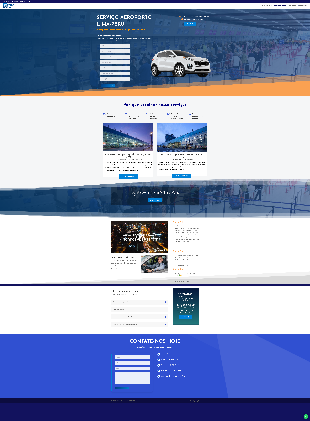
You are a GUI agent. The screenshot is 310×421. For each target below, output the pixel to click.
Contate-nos (292, 5)
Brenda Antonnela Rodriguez (182, 281)
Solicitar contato (122, 388)
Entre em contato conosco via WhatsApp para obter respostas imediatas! (186, 296)
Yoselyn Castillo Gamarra (181, 265)
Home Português (267, 5)
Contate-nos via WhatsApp (155, 192)
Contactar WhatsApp (128, 176)
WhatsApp (190, 23)
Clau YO (177, 247)
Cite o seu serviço (108, 85)
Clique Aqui (155, 200)
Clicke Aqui (185, 317)
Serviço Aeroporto (280, 5)
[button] (306, 416)
